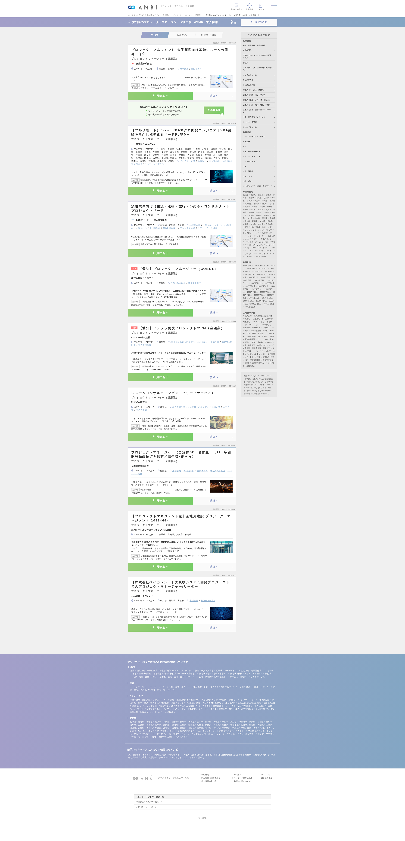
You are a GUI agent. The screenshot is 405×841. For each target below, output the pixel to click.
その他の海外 (261, 256)
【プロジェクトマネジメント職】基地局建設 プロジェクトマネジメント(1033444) (181, 518)
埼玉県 (257, 201)
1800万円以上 (254, 298)
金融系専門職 (248, 80)
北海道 (245, 195)
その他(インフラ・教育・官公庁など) (257, 186)
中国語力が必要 (193, 703)
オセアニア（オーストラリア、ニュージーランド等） (259, 245)
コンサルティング (250, 161)
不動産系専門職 (249, 85)
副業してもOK (268, 357)
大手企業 (184, 69)
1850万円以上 (267, 298)
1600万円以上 (265, 292)
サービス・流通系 (250, 122)
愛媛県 (272, 218)
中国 (252, 227)
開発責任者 (256, 348)
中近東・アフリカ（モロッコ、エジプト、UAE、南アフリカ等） (259, 253)
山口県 (249, 218)
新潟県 (256, 204)
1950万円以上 (261, 301)
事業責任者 (261, 345)
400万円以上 (248, 266)
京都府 (200, 725)
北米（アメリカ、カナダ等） (232, 731)
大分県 (253, 224)
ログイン (260, 9)
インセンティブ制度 (263, 351)
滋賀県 (268, 209)
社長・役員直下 (249, 345)
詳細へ (214, 95)
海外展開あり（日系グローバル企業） (189, 342)
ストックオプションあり (168, 709)
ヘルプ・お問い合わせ (243, 778)
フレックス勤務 (187, 228)
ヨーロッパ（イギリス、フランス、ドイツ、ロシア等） (229, 734)
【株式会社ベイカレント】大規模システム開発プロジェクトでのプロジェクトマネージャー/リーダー (180, 584)
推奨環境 (237, 775)
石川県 (271, 204)
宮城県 (268, 195)
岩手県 (260, 195)
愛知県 (253, 209)
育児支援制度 (194, 283)
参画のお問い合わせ (242, 781)
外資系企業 (195, 225)
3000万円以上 (269, 304)
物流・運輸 (247, 181)
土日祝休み (196, 69)
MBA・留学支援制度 (252, 360)
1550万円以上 (252, 292)
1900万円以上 (248, 301)
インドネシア (267, 230)
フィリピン (247, 233)
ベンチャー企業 (187, 161)
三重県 (260, 209)
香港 (264, 227)
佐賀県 (262, 221)
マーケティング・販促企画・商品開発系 (242, 670)
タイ (244, 230)
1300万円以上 (250, 286)
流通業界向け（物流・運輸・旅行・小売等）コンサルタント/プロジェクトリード (181, 208)
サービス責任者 (232, 706)
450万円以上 (260, 266)
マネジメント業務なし (262, 325)
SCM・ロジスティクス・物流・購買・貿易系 (193, 670)
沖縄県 (245, 227)
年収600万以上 (170, 228)
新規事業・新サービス (251, 328)
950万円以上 (254, 277)
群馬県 (249, 201)
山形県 (251, 198)
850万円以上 (262, 274)
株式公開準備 (267, 319)
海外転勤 (266, 348)
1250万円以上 (269, 283)
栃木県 (200, 721)
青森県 (253, 195)
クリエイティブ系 (250, 127)
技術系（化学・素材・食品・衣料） (257, 105)
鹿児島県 (269, 224)
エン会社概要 (267, 778)
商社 (244, 146)
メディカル (247, 176)
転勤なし (202, 161)
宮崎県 (260, 224)
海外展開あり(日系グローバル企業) (158, 699)
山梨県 (254, 206)
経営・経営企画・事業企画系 (254, 45)
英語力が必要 (255, 331)
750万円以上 (269, 271)
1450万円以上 (257, 289)
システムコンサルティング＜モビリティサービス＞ (173, 393)
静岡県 (245, 209)
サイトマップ (267, 775)
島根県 (259, 215)
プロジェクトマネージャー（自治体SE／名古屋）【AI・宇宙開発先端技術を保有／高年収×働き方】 (181, 454)
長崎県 (270, 221)
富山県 (264, 204)
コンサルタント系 (250, 75)
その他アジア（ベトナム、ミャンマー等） (197, 731)
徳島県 (257, 218)
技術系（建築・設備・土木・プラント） (177, 677)
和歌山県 (234, 725)
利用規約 (205, 775)
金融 (244, 166)
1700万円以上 (259, 295)
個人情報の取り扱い (209, 781)
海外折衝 (165, 703)
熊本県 (245, 224)
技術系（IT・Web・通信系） (254, 90)
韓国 (258, 227)
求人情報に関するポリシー (212, 778)
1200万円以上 (255, 283)
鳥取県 (251, 215)
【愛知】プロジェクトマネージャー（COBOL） (175, 269)
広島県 (269, 725)
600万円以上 (264, 268)
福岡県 (254, 221)
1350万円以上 (263, 286)
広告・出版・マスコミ (251, 156)
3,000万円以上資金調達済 (257, 336)
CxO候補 (268, 342)
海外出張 (266, 328)
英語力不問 (141, 410)
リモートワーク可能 (154, 164)
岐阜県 (270, 206)
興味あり (162, 95)
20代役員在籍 (257, 342)
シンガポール (254, 230)
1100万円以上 (260, 280)
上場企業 (214, 342)
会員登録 (249, 9)
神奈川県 (248, 204)
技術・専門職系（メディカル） (255, 117)
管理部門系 (247, 50)
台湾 (269, 227)
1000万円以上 (266, 277)
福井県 (247, 206)
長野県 (262, 206)
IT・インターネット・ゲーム (254, 136)
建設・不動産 (248, 171)
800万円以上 (249, 274)
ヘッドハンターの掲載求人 (162, 712)
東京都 (272, 201)
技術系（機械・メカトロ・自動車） (257, 100)
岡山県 (266, 215)
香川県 (264, 218)
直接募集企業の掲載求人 (254, 363)
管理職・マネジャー (238, 699)
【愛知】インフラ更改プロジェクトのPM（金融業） (178, 328)
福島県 (259, 198)
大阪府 (251, 212)
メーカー (246, 142)
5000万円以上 (250, 307)
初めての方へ (237, 9)
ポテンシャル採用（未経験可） (154, 706)
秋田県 (166, 721)
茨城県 (266, 198)
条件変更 (261, 22)
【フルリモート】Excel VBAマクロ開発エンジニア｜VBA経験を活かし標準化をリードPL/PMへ (181, 132)
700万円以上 (257, 271)
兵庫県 (259, 212)
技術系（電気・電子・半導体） (255, 95)
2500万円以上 (255, 304)
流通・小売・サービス (251, 151)
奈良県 (266, 212)
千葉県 (264, 201)
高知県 (247, 221)
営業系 (245, 63)
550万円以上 (252, 268)
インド (256, 233)
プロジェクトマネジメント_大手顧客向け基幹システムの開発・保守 (179, 52)
